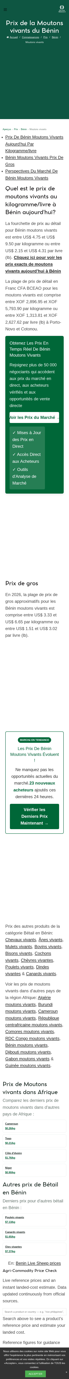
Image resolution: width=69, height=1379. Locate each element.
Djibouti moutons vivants (28, 1052)
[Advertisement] (34, 80)
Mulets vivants (18, 946)
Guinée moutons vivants (27, 1065)
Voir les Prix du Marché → (34, 417)
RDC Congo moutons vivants (32, 1038)
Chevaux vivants (20, 939)
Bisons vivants (18, 953)
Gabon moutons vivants (27, 1058)
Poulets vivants (19, 967)
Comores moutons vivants (29, 1031)
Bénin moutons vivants (26, 1045)
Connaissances (30, 37)
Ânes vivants (50, 939)
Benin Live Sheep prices (38, 1263)
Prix (45, 37)
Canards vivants (41, 973)
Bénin (55, 37)
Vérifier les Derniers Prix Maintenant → (34, 816)
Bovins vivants (47, 946)
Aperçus (7, 129)
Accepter (35, 1373)
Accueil (14, 37)
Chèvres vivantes (37, 960)
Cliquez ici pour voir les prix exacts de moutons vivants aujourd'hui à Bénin (33, 264)
